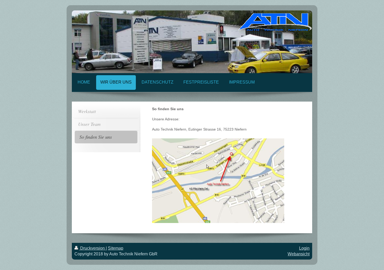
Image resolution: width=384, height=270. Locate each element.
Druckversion (92, 248)
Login (304, 248)
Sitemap (115, 248)
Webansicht (299, 254)
